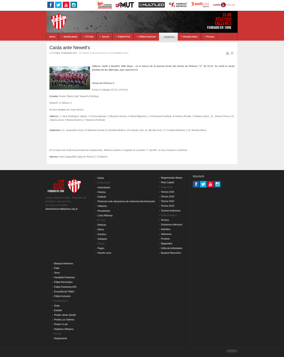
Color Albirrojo (105, 215)
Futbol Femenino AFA (64, 53)
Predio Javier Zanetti (65, 315)
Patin (57, 268)
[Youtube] (210, 184)
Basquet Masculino (171, 253)
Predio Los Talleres (64, 319)
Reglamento (60, 338)
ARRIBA (232, 351)
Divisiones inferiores (171, 224)
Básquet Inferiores (63, 263)
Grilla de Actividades (171, 248)
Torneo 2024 (167, 201)
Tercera (165, 220)
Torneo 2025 (167, 196)
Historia (102, 192)
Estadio (58, 310)
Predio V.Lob (61, 324)
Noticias (102, 224)
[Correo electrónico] (232, 54)
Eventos (102, 234)
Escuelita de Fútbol (64, 291)
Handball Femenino (64, 277)
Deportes (166, 243)
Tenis (57, 272)
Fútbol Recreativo (63, 282)
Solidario (102, 239)
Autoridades (104, 187)
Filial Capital (167, 182)
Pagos (101, 248)
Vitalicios (102, 206)
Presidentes (104, 211)
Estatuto (102, 196)
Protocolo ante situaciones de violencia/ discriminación (126, 201)
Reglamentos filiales (171, 177)
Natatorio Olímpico (64, 329)
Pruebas (165, 238)
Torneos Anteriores (171, 210)
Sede (57, 305)
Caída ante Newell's (69, 47)
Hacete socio (104, 253)
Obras (101, 229)
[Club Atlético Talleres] (55, 21)
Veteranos (166, 234)
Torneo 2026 (167, 192)
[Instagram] (217, 184)
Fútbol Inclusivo (62, 296)
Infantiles (165, 229)
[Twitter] (203, 184)
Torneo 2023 (167, 206)
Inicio (101, 177)
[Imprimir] (228, 54)
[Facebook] (196, 184)
